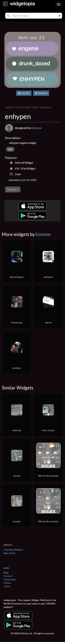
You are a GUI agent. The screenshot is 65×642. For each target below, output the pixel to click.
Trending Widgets (13, 549)
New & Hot (9, 553)
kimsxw (37, 128)
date (10, 149)
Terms (6, 586)
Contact (7, 575)
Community (9, 579)
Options (12, 189)
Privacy (7, 582)
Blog (5, 572)
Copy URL (25, 93)
